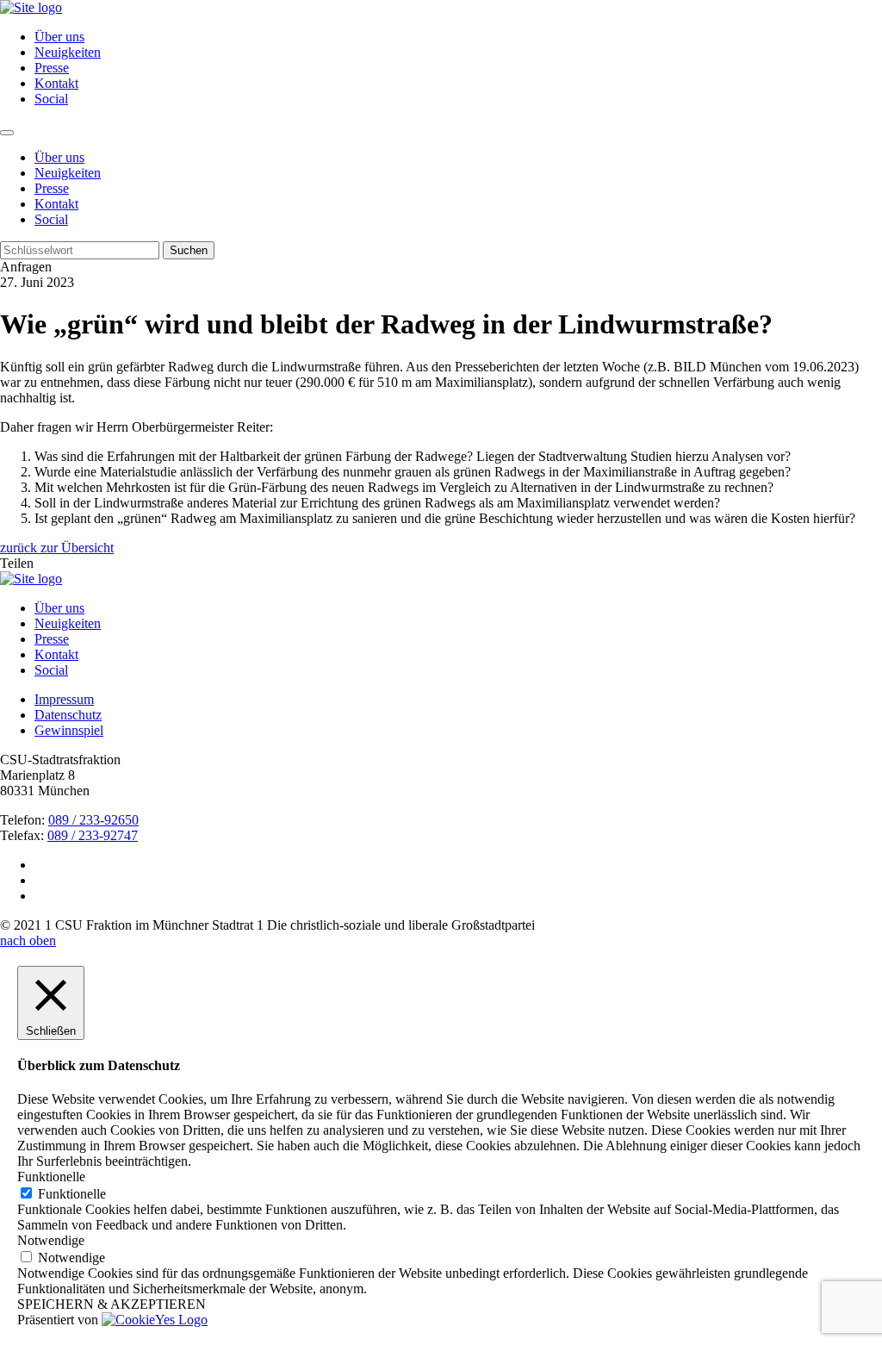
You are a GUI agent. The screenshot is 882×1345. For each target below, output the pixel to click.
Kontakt (56, 83)
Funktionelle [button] (51, 1176)
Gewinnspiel (68, 730)
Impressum (64, 699)
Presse (51, 67)
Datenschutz (68, 714)
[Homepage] (31, 578)
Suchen (189, 250)
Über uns (59, 36)
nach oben (28, 940)
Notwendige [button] (50, 1240)
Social (51, 98)
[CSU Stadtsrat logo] (31, 7)
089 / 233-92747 (92, 835)
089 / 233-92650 (93, 820)
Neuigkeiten (67, 52)
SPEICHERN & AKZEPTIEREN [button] (111, 1304)
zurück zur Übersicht (57, 547)
